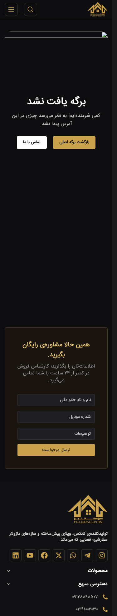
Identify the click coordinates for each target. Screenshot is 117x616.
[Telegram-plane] (87, 555)
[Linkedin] (16, 555)
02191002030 (87, 609)
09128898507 (85, 597)
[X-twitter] (59, 555)
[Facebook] (44, 555)
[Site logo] (97, 9)
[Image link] (87, 509)
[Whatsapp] (73, 555)
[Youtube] (30, 555)
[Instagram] (102, 555)
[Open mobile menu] (11, 9)
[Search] (30, 9)
